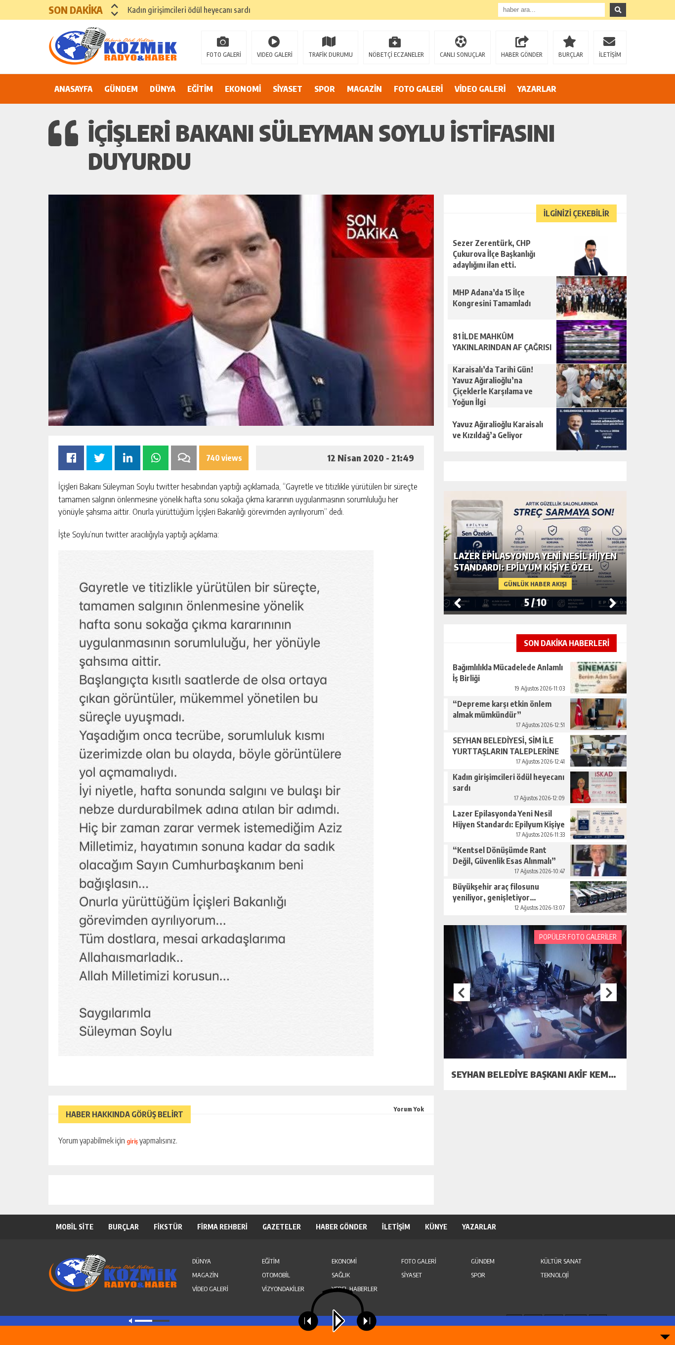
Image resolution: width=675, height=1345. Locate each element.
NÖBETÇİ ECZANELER (396, 54)
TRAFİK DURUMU (330, 54)
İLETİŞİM (610, 54)
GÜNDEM (121, 89)
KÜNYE (436, 1227)
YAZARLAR (536, 89)
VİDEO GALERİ (480, 89)
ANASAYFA (73, 89)
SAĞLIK (341, 1275)
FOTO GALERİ (224, 54)
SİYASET (287, 89)
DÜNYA (162, 89)
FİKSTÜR (168, 1227)
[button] (115, 6)
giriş (132, 1141)
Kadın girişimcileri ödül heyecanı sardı (189, 10)
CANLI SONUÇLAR (462, 54)
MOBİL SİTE (74, 1227)
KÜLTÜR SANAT (561, 1261)
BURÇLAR (570, 54)
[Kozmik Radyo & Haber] (112, 46)
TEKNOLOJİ (555, 1275)
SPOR (324, 89)
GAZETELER (281, 1227)
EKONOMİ (243, 89)
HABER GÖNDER (522, 54)
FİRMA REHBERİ (222, 1227)
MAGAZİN (364, 89)
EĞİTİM (200, 89)
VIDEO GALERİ (275, 54)
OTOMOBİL (276, 1275)
